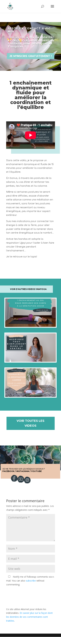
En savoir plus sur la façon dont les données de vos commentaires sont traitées (29, 616)
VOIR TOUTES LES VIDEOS (30, 423)
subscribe (31, 580)
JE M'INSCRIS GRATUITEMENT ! (30, 56)
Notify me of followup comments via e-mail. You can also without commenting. (30, 580)
